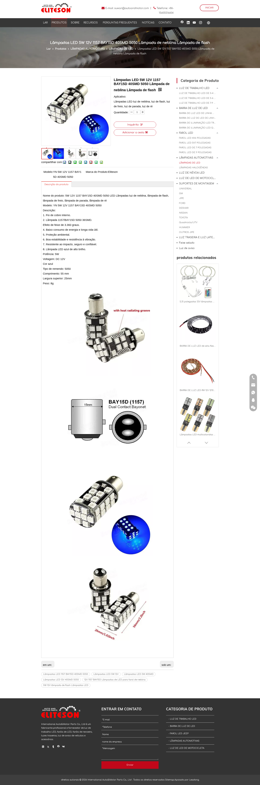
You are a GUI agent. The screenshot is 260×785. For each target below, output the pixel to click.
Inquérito (133, 124)
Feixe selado (186, 242)
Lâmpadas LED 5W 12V (106, 674)
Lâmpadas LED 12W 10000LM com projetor (198, 435)
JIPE (181, 198)
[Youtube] (194, 22)
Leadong (194, 780)
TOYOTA (183, 218)
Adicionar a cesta (133, 132)
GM (181, 193)
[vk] (63, 747)
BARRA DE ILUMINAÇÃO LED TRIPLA (199, 123)
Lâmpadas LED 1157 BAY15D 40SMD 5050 (65, 674)
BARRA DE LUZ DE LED (193, 108)
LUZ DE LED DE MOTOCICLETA (199, 178)
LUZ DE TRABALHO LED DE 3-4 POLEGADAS (199, 93)
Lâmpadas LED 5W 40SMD (138, 674)
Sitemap (169, 780)
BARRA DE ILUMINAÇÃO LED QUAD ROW (199, 128)
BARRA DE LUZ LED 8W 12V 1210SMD (198, 346)
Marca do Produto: (97, 171)
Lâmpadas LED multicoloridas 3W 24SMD (198, 390)
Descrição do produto (56, 184)
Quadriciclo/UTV (188, 222)
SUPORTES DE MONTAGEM (196, 183)
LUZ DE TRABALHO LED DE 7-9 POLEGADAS (199, 103)
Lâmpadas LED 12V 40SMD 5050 (61, 680)
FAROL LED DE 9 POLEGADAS (195, 152)
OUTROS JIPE (186, 232)
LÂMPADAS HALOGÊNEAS (193, 167)
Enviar (130, 765)
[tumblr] (53, 747)
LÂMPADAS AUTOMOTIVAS (196, 157)
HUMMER (184, 227)
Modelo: (48, 171)
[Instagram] (200, 22)
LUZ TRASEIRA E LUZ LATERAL (198, 237)
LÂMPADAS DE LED (189, 163)
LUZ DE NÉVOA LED (192, 172)
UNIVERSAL (185, 189)
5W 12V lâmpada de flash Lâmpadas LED (65, 685)
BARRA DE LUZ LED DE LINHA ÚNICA (199, 113)
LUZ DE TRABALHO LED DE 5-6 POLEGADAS (199, 98)
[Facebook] (182, 22)
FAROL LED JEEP (179, 733)
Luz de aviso (187, 248)
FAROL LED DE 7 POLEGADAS (195, 148)
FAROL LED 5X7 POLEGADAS (194, 143)
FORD (182, 203)
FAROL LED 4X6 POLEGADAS (195, 138)
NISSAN (183, 213)
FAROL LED (186, 133)
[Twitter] (48, 747)
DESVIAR (183, 208)
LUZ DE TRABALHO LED (194, 88)
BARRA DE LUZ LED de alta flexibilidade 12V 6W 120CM (198, 302)
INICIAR (209, 8)
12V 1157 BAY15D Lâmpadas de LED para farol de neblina (114, 680)
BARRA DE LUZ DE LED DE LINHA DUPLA (199, 118)
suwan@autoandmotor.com (131, 8)
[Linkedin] (188, 22)
